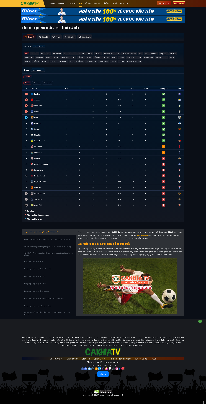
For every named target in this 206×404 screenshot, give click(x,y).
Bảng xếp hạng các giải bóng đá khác (37, 306)
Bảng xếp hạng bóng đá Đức (34, 276)
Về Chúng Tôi (56, 358)
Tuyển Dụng (124, 3)
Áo (70, 61)
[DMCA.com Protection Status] (103, 392)
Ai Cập (53, 61)
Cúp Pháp (97, 57)
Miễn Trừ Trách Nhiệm (120, 358)
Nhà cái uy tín (164, 3)
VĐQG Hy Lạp (63, 61)
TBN (32, 53)
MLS (140, 53)
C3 (74, 53)
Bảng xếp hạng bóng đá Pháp (35, 284)
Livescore (96, 3)
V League (97, 53)
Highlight (61, 3)
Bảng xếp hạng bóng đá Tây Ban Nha (37, 269)
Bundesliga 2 (148, 57)
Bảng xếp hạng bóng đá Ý (33, 261)
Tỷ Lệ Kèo (106, 3)
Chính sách (72, 358)
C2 (69, 53)
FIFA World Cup (91, 61)
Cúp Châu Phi (79, 61)
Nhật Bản (163, 53)
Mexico (56, 57)
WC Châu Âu (57, 53)
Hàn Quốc (173, 53)
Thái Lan (36, 61)
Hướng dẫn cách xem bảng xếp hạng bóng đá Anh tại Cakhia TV (47, 239)
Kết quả (88, 3)
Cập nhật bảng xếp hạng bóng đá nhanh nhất (41, 232)
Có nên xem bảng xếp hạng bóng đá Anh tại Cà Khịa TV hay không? (48, 247)
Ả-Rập (114, 57)
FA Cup (90, 53)
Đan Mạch (159, 57)
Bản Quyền (99, 358)
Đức (42, 53)
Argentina (39, 57)
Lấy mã (103, 374)
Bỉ (166, 57)
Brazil (48, 57)
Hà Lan (89, 57)
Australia (154, 53)
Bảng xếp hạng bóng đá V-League (36, 291)
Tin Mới (114, 3)
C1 (64, 53)
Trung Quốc (29, 57)
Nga (146, 53)
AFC (74, 57)
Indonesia (45, 61)
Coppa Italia (65, 57)
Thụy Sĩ (27, 61)
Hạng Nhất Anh (108, 53)
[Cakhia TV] (30, 3)
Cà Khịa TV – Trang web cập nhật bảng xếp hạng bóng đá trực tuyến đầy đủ (48, 254)
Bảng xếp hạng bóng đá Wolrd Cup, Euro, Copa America (44, 298)
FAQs (153, 358)
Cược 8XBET (179, 3)
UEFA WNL (81, 53)
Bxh (80, 3)
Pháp (48, 53)
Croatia (121, 61)
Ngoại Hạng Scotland (134, 61)
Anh (26, 53)
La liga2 (121, 57)
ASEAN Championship (129, 53)
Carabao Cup (104, 61)
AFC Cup (106, 57)
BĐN (118, 53)
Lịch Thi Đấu (72, 3)
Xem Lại (52, 3)
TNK (140, 57)
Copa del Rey (131, 57)
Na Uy (172, 57)
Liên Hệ (86, 358)
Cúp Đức (80, 57)
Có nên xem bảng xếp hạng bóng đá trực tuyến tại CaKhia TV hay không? (47, 313)
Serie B (113, 61)
